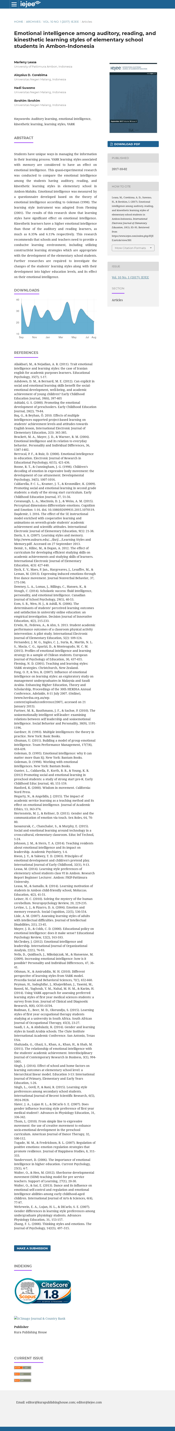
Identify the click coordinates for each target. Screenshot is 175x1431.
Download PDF (126, 144)
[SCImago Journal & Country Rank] (39, 1318)
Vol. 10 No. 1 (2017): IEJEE (61, 21)
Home (18, 21)
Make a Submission (32, 1248)
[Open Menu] (14, 4)
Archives (33, 21)
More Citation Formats (130, 248)
